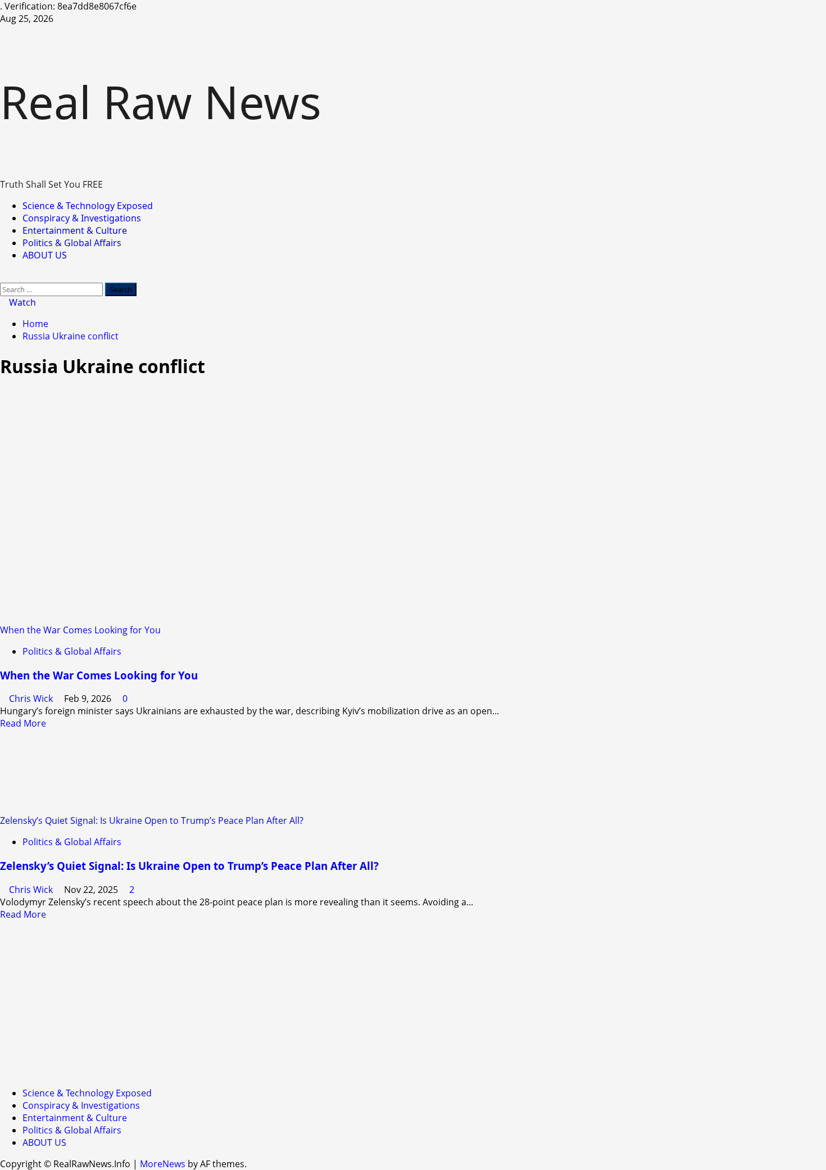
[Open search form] (3, 276)
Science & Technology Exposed (87, 205)
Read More (23, 723)
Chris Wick (32, 698)
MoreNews (162, 1164)
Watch (21, 302)
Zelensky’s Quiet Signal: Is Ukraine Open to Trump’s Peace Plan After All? (151, 820)
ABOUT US (44, 255)
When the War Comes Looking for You (80, 630)
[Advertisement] (337, 999)
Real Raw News (160, 101)
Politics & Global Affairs (71, 243)
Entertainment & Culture (74, 230)
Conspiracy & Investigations (81, 218)
